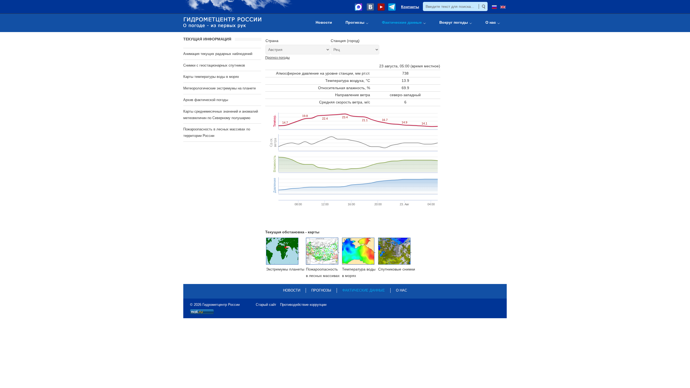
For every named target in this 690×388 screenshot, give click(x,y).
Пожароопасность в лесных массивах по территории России (216, 132)
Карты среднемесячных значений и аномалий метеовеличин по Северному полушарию (220, 114)
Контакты (410, 7)
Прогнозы (321, 290)
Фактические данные (363, 290)
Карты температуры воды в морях (211, 77)
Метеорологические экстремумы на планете (219, 88)
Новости (291, 290)
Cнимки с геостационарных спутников (214, 65)
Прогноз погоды (277, 58)
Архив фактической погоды (205, 100)
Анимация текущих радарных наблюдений (217, 54)
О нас (401, 290)
